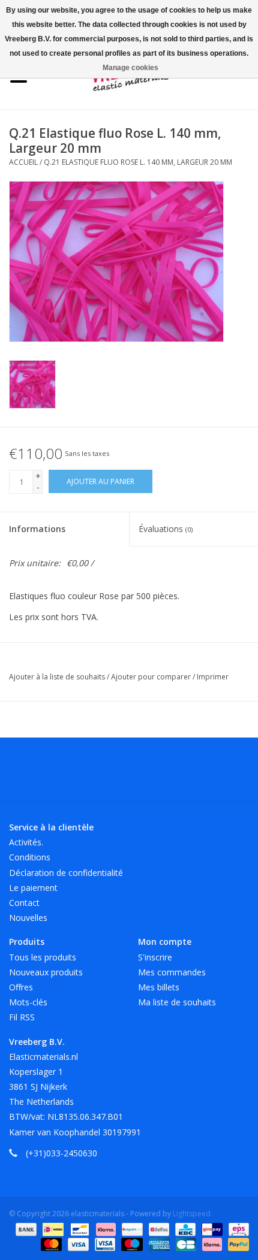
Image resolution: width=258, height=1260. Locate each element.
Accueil (23, 162)
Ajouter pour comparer (152, 677)
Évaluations (166, 528)
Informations (37, 528)
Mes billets (158, 987)
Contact (24, 902)
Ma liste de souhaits (177, 1002)
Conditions (29, 857)
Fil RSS (22, 1017)
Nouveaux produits (46, 972)
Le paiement (33, 887)
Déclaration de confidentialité (66, 872)
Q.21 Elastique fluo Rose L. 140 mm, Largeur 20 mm (138, 162)
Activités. (26, 842)
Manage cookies (130, 68)
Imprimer (213, 677)
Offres (21, 987)
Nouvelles (28, 917)
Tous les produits (42, 957)
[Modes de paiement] (24, 1228)
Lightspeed (192, 1213)
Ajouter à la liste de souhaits (58, 677)
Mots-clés (28, 1002)
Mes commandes (172, 972)
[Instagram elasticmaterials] (193, 774)
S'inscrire (155, 957)
